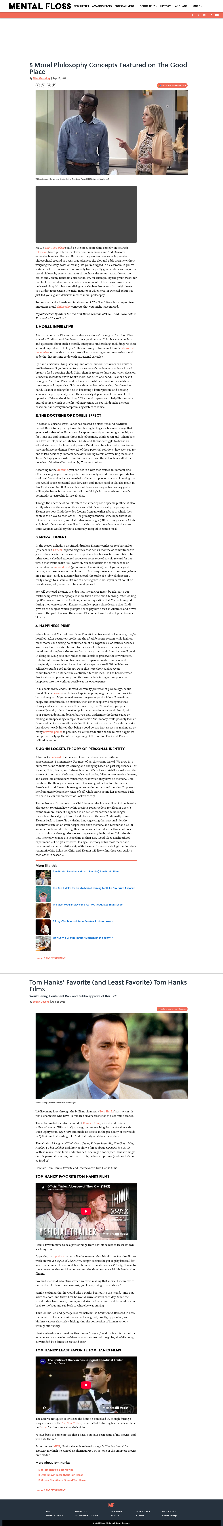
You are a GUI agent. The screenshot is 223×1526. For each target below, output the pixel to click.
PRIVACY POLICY (143, 1511)
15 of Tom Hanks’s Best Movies (55, 1469)
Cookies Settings (169, 1515)
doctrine (62, 470)
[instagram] (204, 15)
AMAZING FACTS (102, 6)
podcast (60, 1256)
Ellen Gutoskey (41, 78)
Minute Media (105, 1523)
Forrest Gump (91, 1123)
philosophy (64, 306)
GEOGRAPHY (147, 6)
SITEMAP (115, 1515)
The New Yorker (71, 1423)
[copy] (54, 85)
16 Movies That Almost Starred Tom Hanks (62, 1480)
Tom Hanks (106, 1111)
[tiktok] (211, 15)
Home (39, 958)
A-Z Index (140, 1515)
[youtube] (217, 15)
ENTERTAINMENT (124, 6)
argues (57, 693)
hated (44, 1427)
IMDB (56, 1446)
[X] (198, 15)
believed (56, 757)
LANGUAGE (180, 6)
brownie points (52, 732)
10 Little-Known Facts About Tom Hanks (60, 1475)
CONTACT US (80, 1511)
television (42, 252)
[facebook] (192, 15)
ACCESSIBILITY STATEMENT (87, 1515)
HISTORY (165, 6)
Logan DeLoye (41, 1001)
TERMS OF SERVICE (54, 1515)
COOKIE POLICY (169, 1511)
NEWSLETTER (81, 6)
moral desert (62, 567)
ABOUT (49, 1511)
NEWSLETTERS (117, 1511)
